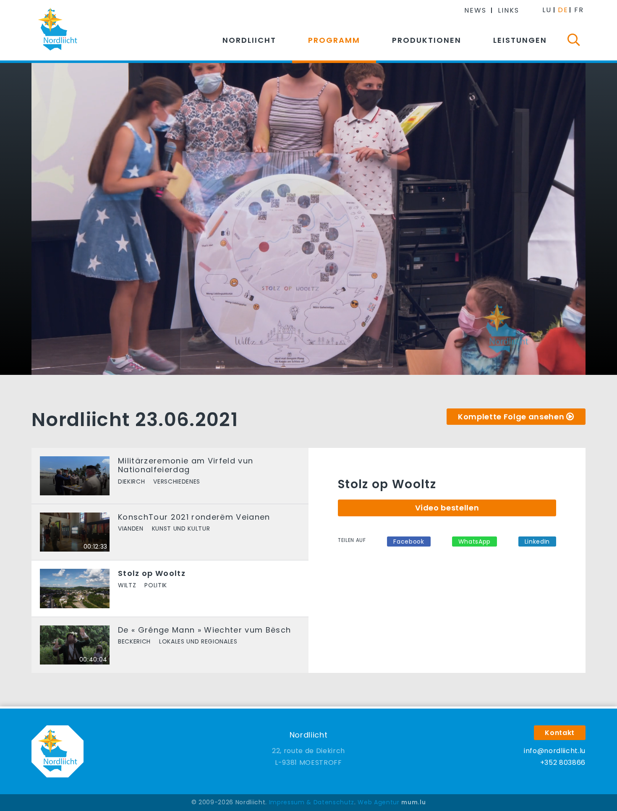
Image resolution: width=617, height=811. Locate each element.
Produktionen (426, 40)
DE (563, 10)
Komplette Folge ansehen (511, 416)
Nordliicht (249, 40)
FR (579, 10)
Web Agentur (378, 802)
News (475, 10)
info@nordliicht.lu (555, 751)
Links (508, 10)
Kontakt (560, 733)
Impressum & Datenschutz (311, 802)
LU (547, 10)
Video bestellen (447, 507)
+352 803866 (563, 762)
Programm (334, 40)
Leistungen (520, 40)
